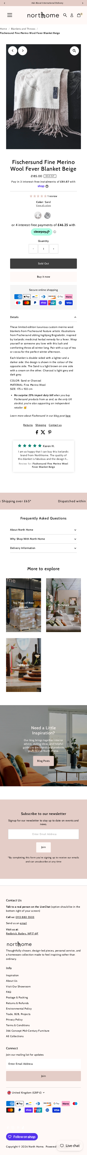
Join (43, 847)
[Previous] (12, 50)
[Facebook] (8, 1128)
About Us (11, 980)
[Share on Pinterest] (49, 433)
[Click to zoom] (74, 50)
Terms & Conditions (18, 1025)
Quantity (43, 240)
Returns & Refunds (17, 1003)
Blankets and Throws (23, 28)
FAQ (8, 991)
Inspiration (12, 975)
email (23, 923)
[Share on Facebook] (37, 433)
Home (3, 28)
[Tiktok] (23, 1128)
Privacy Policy (14, 1019)
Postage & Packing (17, 997)
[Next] (22, 50)
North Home (36, 1146)
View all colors (43, 205)
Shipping (40, 425)
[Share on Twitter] (43, 433)
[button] (43, 456)
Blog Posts (43, 760)
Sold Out (43, 263)
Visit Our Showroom (18, 986)
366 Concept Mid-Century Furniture (28, 1030)
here (68, 415)
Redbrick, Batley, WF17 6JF (22, 933)
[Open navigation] (9, 15)
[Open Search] (65, 15)
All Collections (15, 1036)
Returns (28, 425)
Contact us (55, 425)
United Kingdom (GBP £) (27, 1092)
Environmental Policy (19, 1008)
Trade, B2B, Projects (18, 1014)
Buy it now (43, 276)
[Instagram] (12, 1128)
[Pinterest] (18, 1128)
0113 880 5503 (25, 917)
